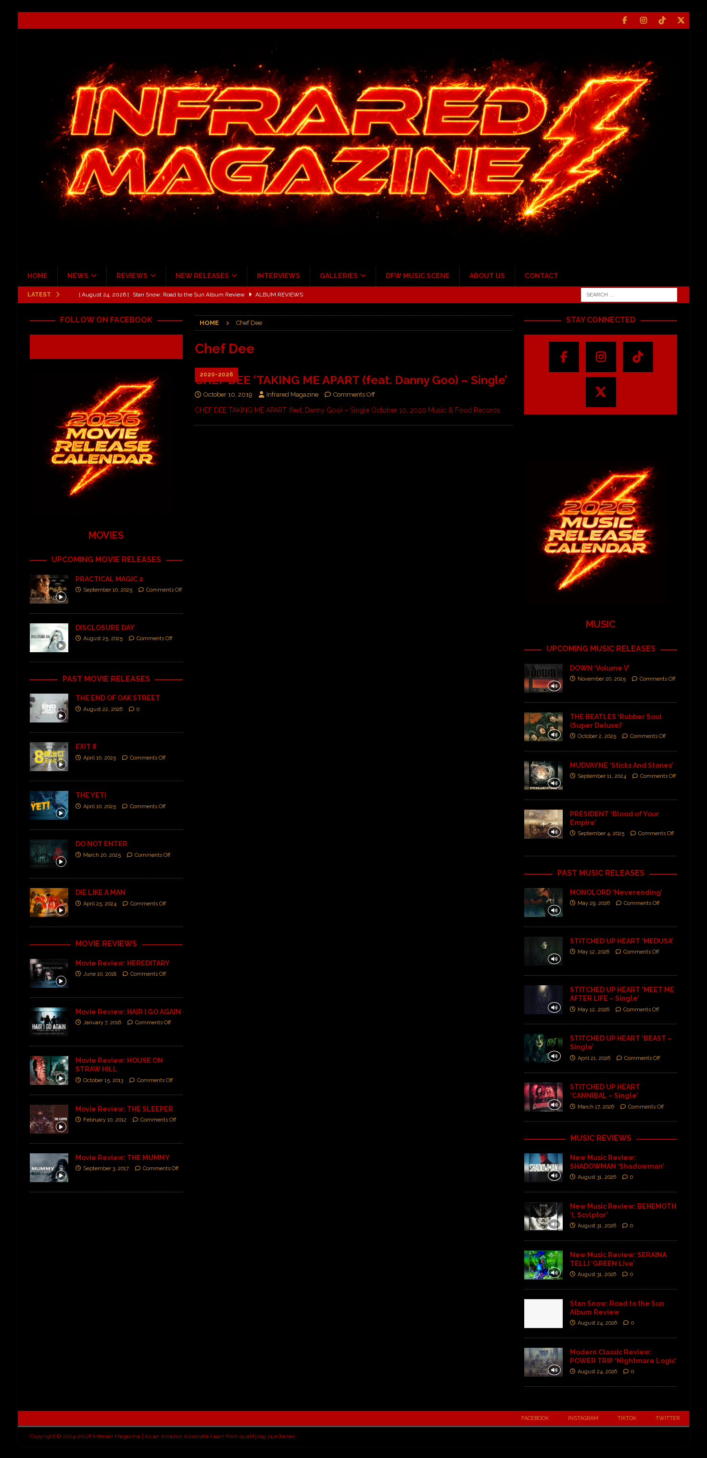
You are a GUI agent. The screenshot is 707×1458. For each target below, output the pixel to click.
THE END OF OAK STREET (118, 698)
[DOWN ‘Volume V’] (543, 678)
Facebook (535, 1418)
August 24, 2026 (597, 1323)
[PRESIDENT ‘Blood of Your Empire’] (543, 824)
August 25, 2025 (103, 638)
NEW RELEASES (202, 276)
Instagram (583, 1418)
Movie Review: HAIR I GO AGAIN (128, 1012)
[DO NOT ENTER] (49, 853)
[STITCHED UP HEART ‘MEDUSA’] (543, 951)
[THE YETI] (49, 805)
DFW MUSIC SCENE (418, 276)
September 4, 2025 (601, 833)
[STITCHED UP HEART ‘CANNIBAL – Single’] (543, 1097)
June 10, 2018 (99, 974)
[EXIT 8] (49, 756)
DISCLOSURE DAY (105, 628)
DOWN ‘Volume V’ (600, 668)
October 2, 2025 (597, 736)
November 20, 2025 (602, 679)
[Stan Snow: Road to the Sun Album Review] (543, 1313)
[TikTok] (662, 20)
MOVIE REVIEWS (106, 943)
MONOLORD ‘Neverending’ (616, 892)
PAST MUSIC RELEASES (600, 872)
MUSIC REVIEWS (600, 1138)
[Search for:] (629, 294)
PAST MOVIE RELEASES (106, 679)
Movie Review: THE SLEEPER (124, 1109)
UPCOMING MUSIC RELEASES (601, 648)
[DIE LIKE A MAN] (49, 902)
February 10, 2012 (104, 1120)
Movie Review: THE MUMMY (123, 1157)
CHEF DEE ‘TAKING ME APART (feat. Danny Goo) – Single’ (351, 380)
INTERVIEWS (278, 276)
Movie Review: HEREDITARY (123, 963)
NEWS (77, 276)
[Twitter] (680, 20)
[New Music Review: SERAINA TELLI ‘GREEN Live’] (543, 1265)
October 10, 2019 (227, 394)
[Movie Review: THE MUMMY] (49, 1167)
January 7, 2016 (102, 1022)
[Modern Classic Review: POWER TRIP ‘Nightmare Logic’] (543, 1362)
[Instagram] (643, 20)
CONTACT (541, 276)
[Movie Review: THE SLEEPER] (49, 1119)
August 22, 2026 (103, 709)
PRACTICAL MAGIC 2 (109, 579)
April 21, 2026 (594, 1058)
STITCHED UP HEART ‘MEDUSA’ (621, 941)
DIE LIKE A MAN (101, 892)
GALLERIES (339, 276)
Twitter (668, 1418)
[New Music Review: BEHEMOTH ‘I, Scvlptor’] (543, 1216)
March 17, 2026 (596, 1107)
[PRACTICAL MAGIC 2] (49, 589)
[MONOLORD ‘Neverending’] (543, 902)
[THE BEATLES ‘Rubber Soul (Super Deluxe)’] (543, 726)
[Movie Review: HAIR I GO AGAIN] (49, 1021)
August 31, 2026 (597, 1177)
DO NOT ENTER (101, 844)
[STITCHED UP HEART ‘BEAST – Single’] (543, 1048)
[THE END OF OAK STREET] (49, 708)
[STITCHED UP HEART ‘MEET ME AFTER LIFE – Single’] (543, 999)
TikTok (627, 1418)
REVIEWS (132, 276)
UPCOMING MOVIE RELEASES (106, 559)
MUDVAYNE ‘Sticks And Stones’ (621, 765)
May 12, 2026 (593, 952)
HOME (37, 276)
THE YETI (91, 795)
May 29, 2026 (594, 903)
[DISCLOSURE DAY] (49, 637)
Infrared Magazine (292, 394)
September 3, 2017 (106, 1168)
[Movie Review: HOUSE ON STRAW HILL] (49, 1070)
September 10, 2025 (107, 590)
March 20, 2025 (102, 855)
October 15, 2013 (103, 1080)
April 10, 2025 (99, 758)
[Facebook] (624, 20)
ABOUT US (487, 276)
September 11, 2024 (602, 776)
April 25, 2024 (99, 904)
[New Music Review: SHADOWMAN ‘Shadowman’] (543, 1167)
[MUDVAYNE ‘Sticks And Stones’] (543, 775)
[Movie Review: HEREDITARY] (49, 973)
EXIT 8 (86, 746)
